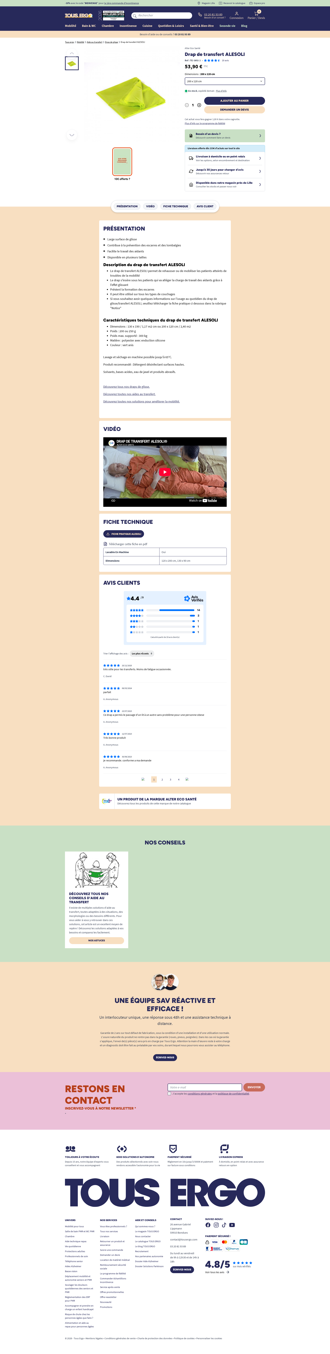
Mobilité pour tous (74, 1226)
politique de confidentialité (233, 1093)
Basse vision (71, 1271)
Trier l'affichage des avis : (115, 653)
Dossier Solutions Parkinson (149, 1266)
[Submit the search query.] (134, 15)
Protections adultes (75, 1251)
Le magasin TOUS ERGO (147, 1231)
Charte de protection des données (154, 1338)
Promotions (106, 1307)
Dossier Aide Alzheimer (146, 1261)
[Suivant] (71, 134)
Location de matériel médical (115, 1259)
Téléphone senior (74, 1261)
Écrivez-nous (165, 1057)
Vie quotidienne (73, 1246)
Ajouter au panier (234, 100)
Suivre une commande (111, 1249)
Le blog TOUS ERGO (145, 1246)
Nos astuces (96, 940)
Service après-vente (110, 1287)
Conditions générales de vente (120, 1338)
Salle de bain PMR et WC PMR (79, 1231)
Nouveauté (105, 1302)
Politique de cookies (184, 1338)
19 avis (225, 60)
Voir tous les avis (214, 1272)
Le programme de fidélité (113, 1273)
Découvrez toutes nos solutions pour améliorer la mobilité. (141, 401)
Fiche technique (175, 206)
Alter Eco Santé (192, 48)
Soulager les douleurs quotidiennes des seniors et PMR (79, 1288)
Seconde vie (227, 26)
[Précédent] (71, 53)
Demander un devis (234, 109)
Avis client (205, 206)
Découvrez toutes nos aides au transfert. (129, 394)
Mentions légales (94, 1338)
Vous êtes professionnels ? (113, 1226)
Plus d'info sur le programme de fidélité (205, 123)
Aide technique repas (75, 1241)
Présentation (127, 206)
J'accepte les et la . (211, 1093)
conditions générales (200, 1093)
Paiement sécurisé (179, 1157)
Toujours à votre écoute (82, 1157)
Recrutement (141, 1251)
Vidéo (150, 206)
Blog (244, 26)
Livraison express (231, 1157)
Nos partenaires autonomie (149, 1256)
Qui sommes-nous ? (145, 1226)
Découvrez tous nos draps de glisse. (126, 387)
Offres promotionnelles (112, 1292)
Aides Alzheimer (73, 1266)
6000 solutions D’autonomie (135, 1157)
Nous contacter (143, 1236)
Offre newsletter (108, 1297)
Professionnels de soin (76, 1256)
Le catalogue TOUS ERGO (148, 1241)
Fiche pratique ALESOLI (126, 534)
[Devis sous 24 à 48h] (260, 136)
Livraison (104, 1236)
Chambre (69, 1236)
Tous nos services (109, 1231)
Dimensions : (200, 74)
